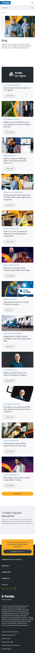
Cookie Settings (6, 649)
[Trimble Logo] (5, 2)
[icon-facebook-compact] (11, 588)
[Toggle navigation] (32, 8)
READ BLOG (9, 310)
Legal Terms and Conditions (10, 632)
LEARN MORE (10, 417)
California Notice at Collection (11, 645)
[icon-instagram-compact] (7, 588)
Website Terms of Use (8, 635)
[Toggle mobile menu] (32, 2)
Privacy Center (6, 638)
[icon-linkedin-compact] (3, 588)
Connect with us (17, 551)
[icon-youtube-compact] (15, 588)
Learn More (10, 96)
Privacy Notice (6, 642)
